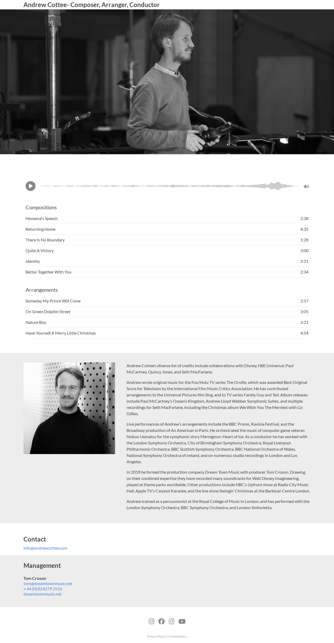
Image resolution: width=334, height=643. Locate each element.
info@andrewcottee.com (45, 547)
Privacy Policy (157, 636)
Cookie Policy (177, 636)
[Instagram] (171, 620)
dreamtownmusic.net (42, 593)
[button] (30, 186)
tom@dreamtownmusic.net (47, 583)
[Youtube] (182, 620)
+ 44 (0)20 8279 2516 (42, 588)
